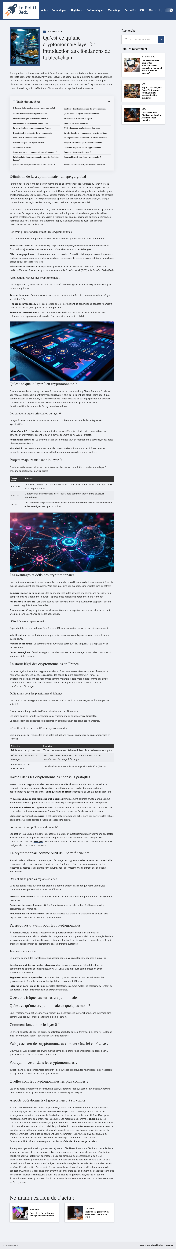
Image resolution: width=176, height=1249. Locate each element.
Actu (144, 84)
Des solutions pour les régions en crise (28, 142)
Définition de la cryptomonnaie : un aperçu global (34, 107)
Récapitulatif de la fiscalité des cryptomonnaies (32, 132)
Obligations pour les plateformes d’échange (82, 128)
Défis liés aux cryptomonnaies (76, 123)
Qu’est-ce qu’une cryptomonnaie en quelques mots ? (35, 152)
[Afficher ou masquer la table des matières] (76, 101)
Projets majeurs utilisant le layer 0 (78, 118)
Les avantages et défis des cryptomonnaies (30, 123)
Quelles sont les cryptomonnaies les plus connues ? (34, 164)
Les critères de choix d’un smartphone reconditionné (42, 1214)
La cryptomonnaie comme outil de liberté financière (85, 137)
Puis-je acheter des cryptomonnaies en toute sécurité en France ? (36, 158)
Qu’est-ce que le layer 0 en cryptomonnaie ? (82, 113)
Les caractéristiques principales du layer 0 (30, 118)
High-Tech (34, 1209)
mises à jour (36, 506)
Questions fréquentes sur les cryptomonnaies (82, 147)
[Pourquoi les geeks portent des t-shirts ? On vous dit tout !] (75, 1213)
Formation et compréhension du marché (29, 137)
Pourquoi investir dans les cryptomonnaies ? (82, 157)
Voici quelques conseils (58, 791)
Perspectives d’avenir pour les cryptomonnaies (83, 142)
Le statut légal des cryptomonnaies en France (32, 128)
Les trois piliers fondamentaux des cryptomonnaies (85, 108)
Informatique (148, 57)
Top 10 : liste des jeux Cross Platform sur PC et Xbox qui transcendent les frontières (152, 92)
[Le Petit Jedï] (20, 10)
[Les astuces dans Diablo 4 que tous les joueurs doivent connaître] (132, 115)
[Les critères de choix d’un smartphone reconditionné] (20, 1213)
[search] (160, 10)
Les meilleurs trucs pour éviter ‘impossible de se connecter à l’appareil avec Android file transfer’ (152, 67)
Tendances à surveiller (22, 147)
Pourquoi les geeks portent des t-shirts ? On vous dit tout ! (97, 1214)
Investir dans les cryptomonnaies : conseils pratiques (85, 132)
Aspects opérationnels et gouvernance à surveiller (84, 164)
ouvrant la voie (56, 969)
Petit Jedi (38, 841)
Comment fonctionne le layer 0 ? (77, 152)
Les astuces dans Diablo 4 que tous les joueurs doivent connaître (151, 116)
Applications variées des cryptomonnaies (30, 113)
